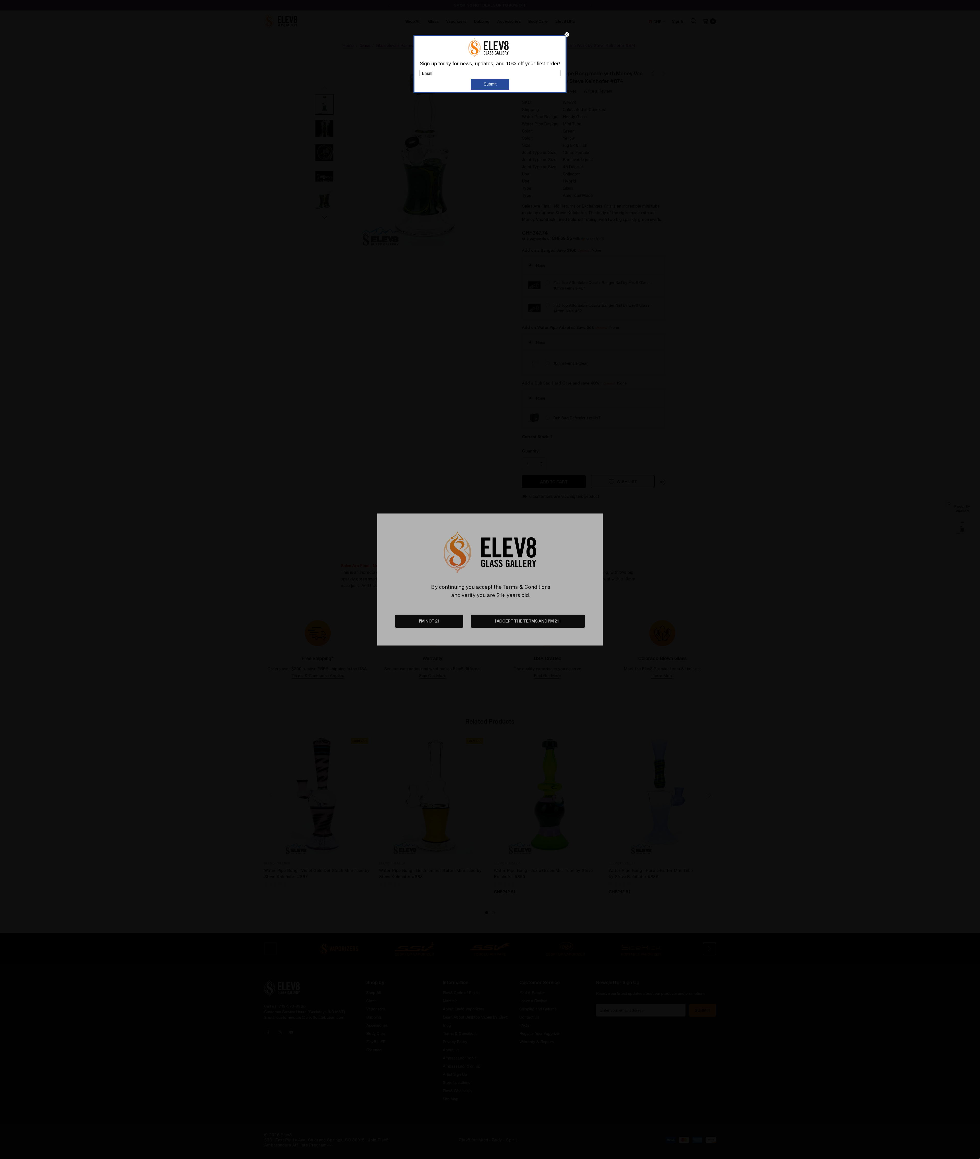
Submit (490, 84)
